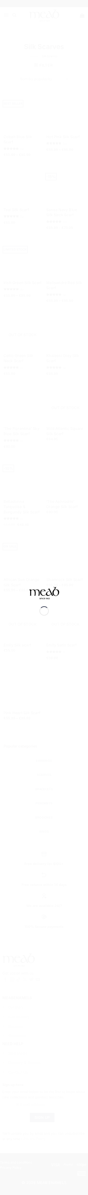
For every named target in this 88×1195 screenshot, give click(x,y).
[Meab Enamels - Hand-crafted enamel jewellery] (44, 596)
